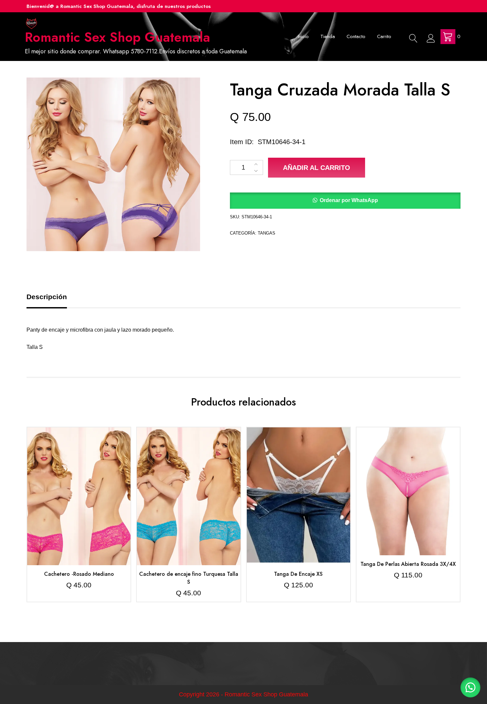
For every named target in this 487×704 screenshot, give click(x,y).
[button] (345, 200)
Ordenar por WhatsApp (349, 200)
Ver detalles (79, 501)
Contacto (356, 36)
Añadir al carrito (316, 167)
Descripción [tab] (47, 296)
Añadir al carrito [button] (79, 481)
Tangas (266, 233)
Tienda (327, 36)
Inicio (303, 36)
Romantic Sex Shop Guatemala (117, 37)
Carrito (384, 36)
